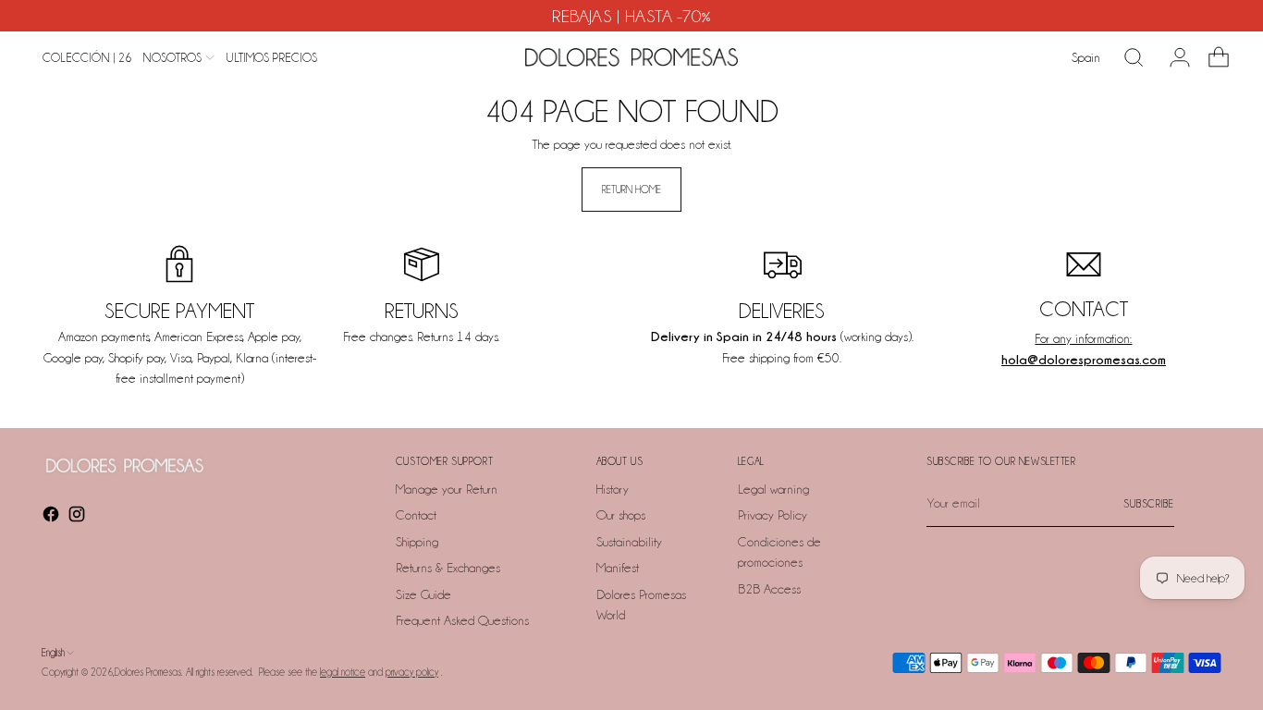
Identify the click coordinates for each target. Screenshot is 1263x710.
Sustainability (629, 541)
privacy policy (412, 672)
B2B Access (769, 588)
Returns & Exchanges (448, 567)
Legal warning (773, 489)
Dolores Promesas (148, 672)
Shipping (417, 541)
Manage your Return (446, 489)
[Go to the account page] (1172, 57)
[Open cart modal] (1211, 57)
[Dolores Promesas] (631, 57)
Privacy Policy (772, 514)
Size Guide (423, 594)
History (612, 489)
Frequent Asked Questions (462, 620)
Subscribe (1148, 503)
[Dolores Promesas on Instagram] (78, 517)
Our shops (620, 514)
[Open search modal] (1133, 57)
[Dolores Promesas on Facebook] (53, 517)
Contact (416, 514)
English (53, 652)
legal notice (342, 672)
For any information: (1083, 338)
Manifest (617, 567)
